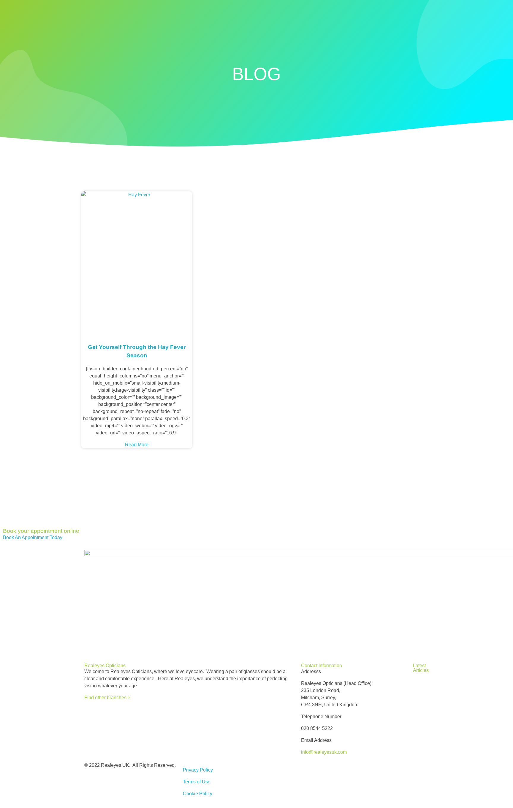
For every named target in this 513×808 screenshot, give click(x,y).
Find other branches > (107, 697)
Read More (136, 444)
